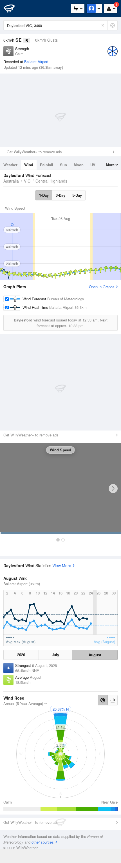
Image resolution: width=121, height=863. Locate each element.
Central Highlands (51, 181)
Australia (11, 181)
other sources (43, 842)
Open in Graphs (102, 286)
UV (92, 164)
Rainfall (46, 164)
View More (61, 565)
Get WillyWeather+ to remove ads (34, 151)
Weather (10, 164)
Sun (63, 164)
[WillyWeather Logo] (12, 8)
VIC (27, 181)
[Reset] (102, 25)
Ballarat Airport (36, 61)
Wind (28, 164)
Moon (79, 164)
